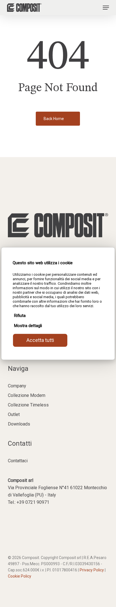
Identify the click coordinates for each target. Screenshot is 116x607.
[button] (106, 7)
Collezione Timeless (28, 405)
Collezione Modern (26, 395)
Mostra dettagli (28, 325)
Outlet (14, 414)
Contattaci (18, 460)
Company (17, 385)
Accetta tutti (40, 340)
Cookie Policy (19, 576)
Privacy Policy (92, 570)
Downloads (19, 424)
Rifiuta (20, 315)
